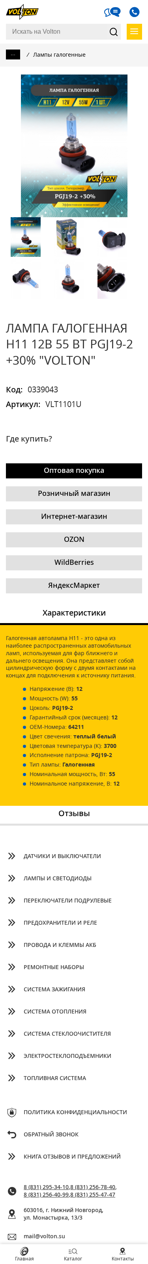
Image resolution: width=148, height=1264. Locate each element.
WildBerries (74, 562)
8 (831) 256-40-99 (46, 1195)
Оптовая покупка (74, 470)
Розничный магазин (74, 493)
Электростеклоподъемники (67, 1056)
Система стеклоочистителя (67, 1034)
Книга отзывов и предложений (72, 1157)
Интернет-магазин (74, 516)
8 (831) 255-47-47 (92, 1195)
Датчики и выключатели (62, 856)
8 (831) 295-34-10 (46, 1187)
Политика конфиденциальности (75, 1112)
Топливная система (55, 1078)
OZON (74, 539)
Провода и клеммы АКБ (60, 945)
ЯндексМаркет (74, 585)
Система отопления (55, 1012)
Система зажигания (54, 989)
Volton (25, 12)
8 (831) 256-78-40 (92, 1187)
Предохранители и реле (60, 923)
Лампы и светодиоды (58, 879)
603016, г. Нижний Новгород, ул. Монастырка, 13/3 (63, 1214)
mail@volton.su (44, 1236)
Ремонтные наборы (54, 967)
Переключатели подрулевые (68, 901)
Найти (114, 32)
